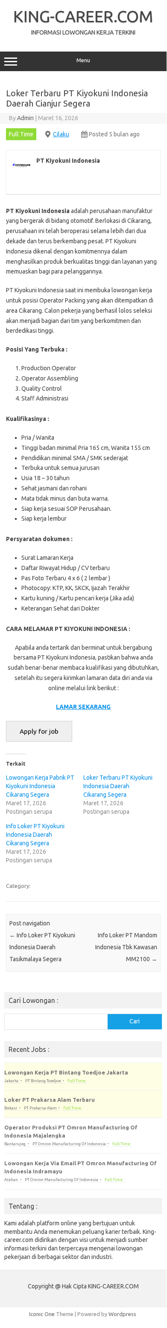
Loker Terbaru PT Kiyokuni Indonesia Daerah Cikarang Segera (117, 786)
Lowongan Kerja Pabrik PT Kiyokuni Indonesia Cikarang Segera (40, 786)
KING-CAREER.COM (83, 16)
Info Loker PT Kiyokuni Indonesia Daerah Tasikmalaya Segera (42, 947)
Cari (134, 1021)
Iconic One (42, 1314)
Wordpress (122, 1314)
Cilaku (61, 134)
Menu (83, 60)
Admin (25, 118)
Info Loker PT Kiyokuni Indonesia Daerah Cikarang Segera (35, 835)
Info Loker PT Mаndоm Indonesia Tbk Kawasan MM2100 (126, 947)
